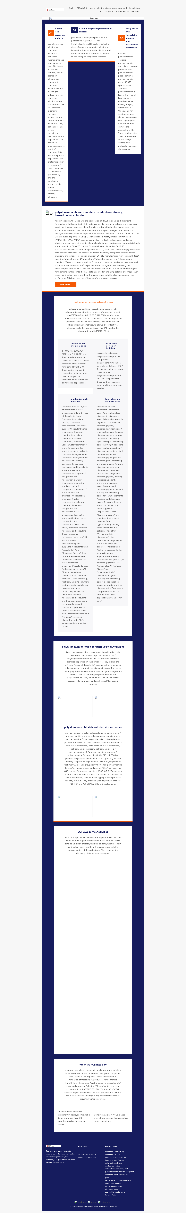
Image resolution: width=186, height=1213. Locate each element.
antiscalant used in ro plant (116, 1169)
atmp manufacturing (113, 1186)
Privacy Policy (111, 1195)
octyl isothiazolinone (113, 1163)
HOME (71, 8)
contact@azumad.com (87, 1157)
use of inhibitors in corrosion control (107, 8)
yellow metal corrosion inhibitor (118, 1180)
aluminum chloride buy (114, 1151)
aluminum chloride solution (116, 1174)
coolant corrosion (112, 1166)
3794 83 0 (82, 8)
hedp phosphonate (113, 1183)
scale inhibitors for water (115, 1192)
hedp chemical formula (114, 1160)
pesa (107, 1177)
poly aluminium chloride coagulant (119, 1172)
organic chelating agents (115, 1157)
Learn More (64, 284)
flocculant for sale (112, 1154)
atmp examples (111, 1189)
